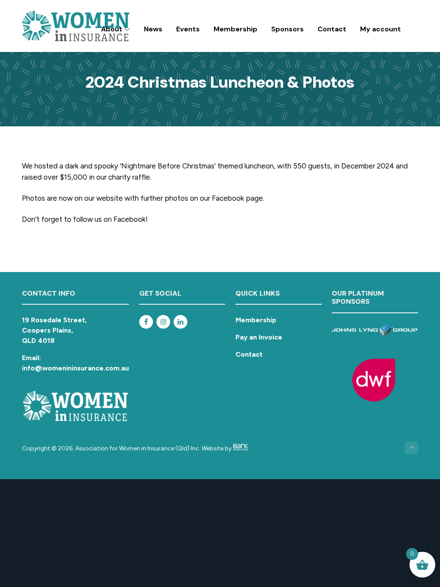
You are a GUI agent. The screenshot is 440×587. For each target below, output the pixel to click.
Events (188, 29)
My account (380, 29)
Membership (235, 29)
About (112, 29)
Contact (332, 29)
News (153, 29)
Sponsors (287, 29)
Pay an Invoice (258, 337)
